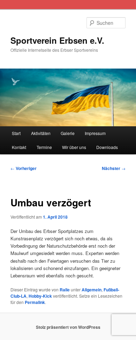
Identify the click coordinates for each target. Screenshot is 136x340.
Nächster (114, 168)
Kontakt (19, 147)
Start (16, 133)
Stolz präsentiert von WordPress (68, 327)
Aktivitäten (41, 133)
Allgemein (91, 289)
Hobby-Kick (40, 296)
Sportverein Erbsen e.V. (57, 40)
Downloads (107, 147)
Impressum (95, 133)
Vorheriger (23, 168)
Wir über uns (74, 147)
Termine (44, 147)
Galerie (68, 133)
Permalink (35, 302)
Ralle (65, 289)
